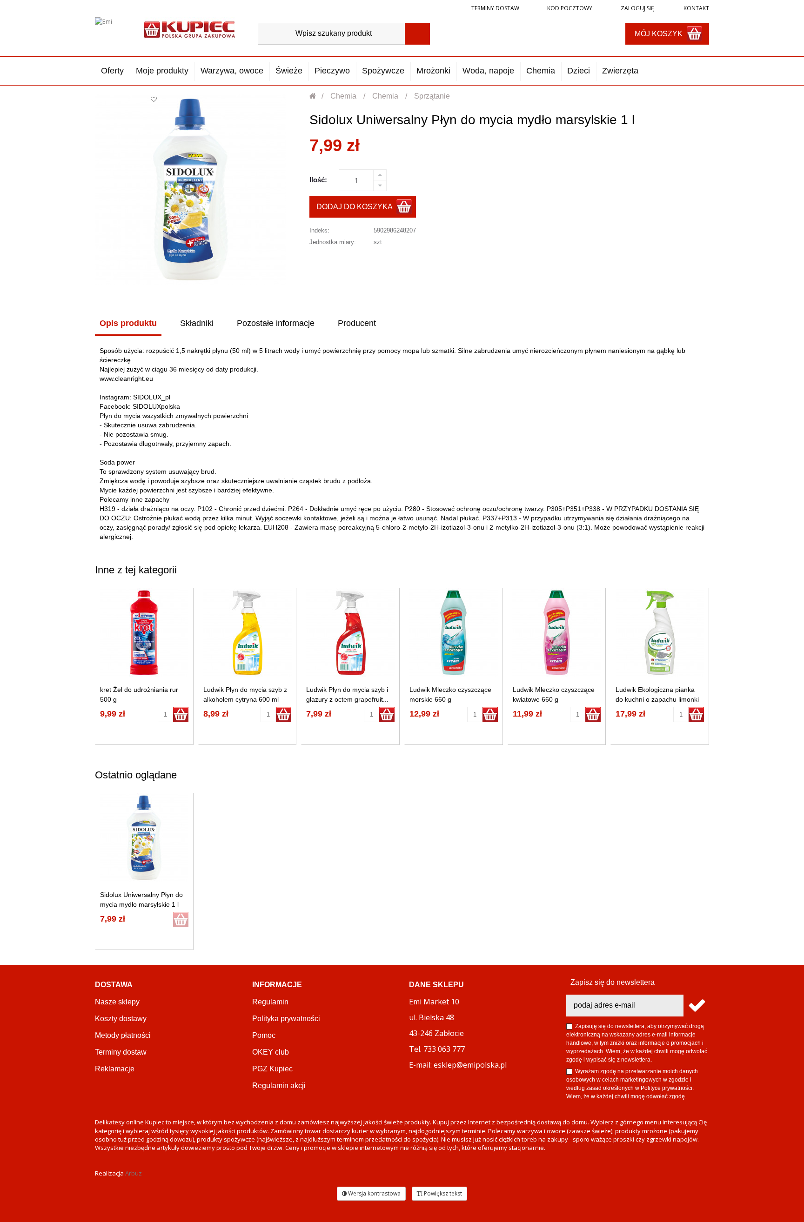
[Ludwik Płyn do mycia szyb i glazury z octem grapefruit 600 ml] (350, 632)
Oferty (112, 70)
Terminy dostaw (495, 8)
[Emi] (111, 28)
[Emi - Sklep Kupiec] (189, 28)
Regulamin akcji (279, 1085)
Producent (357, 323)
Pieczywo (332, 70)
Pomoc (263, 1035)
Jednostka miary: (332, 242)
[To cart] (180, 714)
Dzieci (578, 70)
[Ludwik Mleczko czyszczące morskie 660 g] (453, 632)
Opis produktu (128, 323)
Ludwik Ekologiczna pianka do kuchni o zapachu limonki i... (657, 699)
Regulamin (270, 1002)
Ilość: (318, 180)
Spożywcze (383, 70)
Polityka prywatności (286, 1019)
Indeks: (319, 230)
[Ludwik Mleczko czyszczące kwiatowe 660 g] (556, 632)
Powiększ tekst (442, 1193)
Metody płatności (123, 1035)
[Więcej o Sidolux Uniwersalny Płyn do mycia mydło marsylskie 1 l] (144, 837)
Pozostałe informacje (276, 323)
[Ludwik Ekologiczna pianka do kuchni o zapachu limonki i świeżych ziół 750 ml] (660, 632)
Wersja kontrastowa (374, 1193)
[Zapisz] (696, 1005)
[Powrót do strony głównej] (313, 96)
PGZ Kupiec (272, 1069)
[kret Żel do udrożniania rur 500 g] (144, 632)
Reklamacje (114, 1069)
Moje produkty (162, 70)
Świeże (288, 70)
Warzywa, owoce (232, 70)
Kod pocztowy (569, 8)
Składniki (197, 323)
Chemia (540, 70)
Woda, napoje (488, 70)
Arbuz (133, 1173)
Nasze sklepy (117, 1002)
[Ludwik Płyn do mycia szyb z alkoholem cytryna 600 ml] (247, 632)
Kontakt (695, 8)
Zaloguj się (636, 8)
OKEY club (270, 1052)
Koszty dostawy (121, 1019)
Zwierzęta (620, 70)
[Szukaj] (417, 34)
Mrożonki (433, 70)
